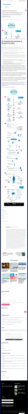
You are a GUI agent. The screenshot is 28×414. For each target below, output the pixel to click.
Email (2, 401)
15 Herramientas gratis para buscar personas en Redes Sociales (21, 386)
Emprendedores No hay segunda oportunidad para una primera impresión (5, 217)
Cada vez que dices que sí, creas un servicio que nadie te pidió (10, 319)
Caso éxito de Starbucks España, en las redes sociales (22, 393)
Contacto (3, 373)
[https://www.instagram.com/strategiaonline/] (5, 386)
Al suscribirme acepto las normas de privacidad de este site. (7, 404)
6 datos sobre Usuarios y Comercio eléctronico (14, 271)
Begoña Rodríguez (4, 355)
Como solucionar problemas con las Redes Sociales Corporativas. (21, 281)
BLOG (3, 345)
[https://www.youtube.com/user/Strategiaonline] (11, 386)
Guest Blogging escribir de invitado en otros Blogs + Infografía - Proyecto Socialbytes (14, 360)
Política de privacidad (5, 377)
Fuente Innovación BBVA (5, 207)
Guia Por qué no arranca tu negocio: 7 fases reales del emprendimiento (12, 317)
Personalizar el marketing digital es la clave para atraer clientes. (5, 281)
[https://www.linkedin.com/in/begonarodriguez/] (7, 386)
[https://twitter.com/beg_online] (9, 386)
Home (3, 346)
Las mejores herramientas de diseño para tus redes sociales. (16, 368)
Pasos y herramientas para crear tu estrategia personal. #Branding (22, 268)
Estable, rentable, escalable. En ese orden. (8, 324)
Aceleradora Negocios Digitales (6, 350)
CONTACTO (4, 348)
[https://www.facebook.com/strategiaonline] (3, 386)
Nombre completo (7, 333)
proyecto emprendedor (5, 221)
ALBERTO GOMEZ (5, 358)
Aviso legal (3, 375)
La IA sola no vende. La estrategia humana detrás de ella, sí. (5, 270)
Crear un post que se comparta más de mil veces (13, 281)
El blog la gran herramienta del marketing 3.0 (22, 389)
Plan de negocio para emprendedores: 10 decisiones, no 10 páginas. (5, 214)
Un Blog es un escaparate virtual (7, 361)
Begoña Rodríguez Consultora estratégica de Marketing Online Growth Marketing (12, 13)
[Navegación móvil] (25, 10)
